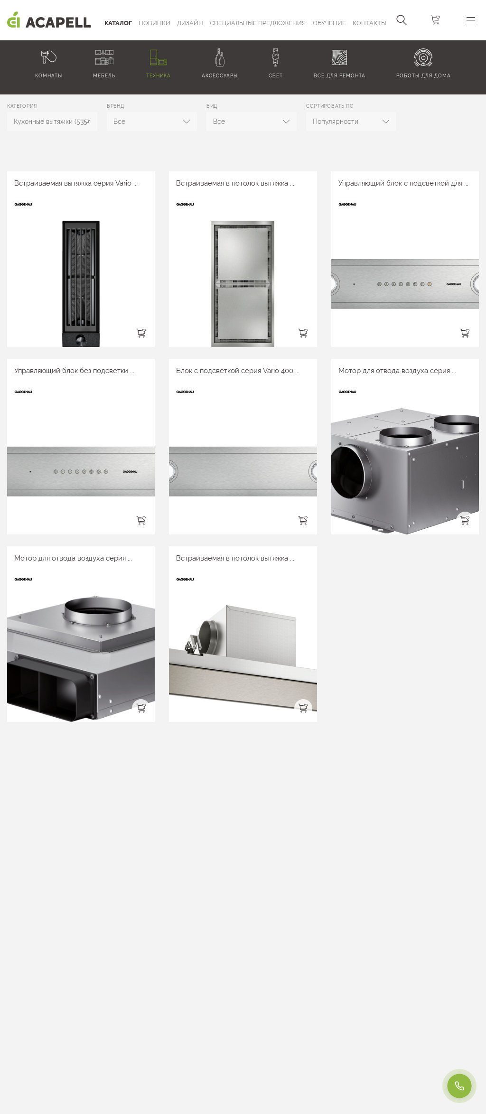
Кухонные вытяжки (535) (51, 121)
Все (119, 121)
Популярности (335, 121)
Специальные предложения (258, 23)
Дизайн (190, 23)
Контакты (369, 23)
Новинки (154, 23)
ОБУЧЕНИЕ (329, 23)
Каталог (118, 23)
